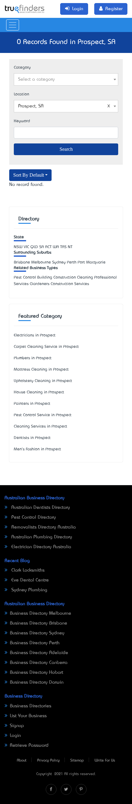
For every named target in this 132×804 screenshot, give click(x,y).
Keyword (22, 121)
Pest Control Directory (33, 517)
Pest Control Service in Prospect (43, 415)
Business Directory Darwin (37, 682)
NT (70, 247)
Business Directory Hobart (36, 672)
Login (15, 736)
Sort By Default (28, 175)
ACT (48, 247)
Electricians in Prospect (35, 335)
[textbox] (66, 79)
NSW (18, 247)
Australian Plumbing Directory (41, 537)
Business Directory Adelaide (39, 653)
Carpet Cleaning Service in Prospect (46, 347)
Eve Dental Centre (29, 580)
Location (21, 94)
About (21, 760)
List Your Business (28, 716)
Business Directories (30, 706)
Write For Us (105, 760)
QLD (34, 247)
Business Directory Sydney (37, 633)
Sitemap (77, 760)
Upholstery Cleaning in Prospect (43, 381)
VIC (26, 247)
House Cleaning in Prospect (39, 392)
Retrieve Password (29, 745)
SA (41, 247)
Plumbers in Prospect (33, 358)
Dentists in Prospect (32, 438)
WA (56, 247)
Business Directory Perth (35, 643)
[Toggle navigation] (12, 24)
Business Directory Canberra (39, 663)
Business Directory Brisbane (38, 623)
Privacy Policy (48, 760)
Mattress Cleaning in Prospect (41, 370)
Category (22, 68)
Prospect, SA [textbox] (31, 106)
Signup (17, 726)
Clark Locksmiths (27, 570)
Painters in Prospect (32, 404)
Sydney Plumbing (28, 590)
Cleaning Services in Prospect (40, 426)
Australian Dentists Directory (40, 507)
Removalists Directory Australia (43, 527)
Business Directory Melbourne (40, 613)
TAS (63, 247)
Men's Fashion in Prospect (37, 449)
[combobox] (66, 79)
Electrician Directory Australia (40, 547)
